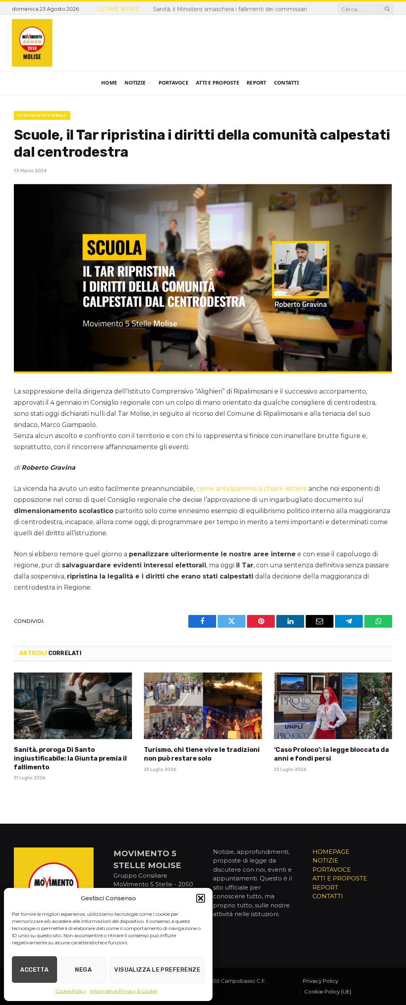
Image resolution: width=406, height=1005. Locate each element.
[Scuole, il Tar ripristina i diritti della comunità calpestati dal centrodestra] (203, 278)
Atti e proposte (217, 82)
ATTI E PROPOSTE (339, 878)
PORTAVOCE (331, 869)
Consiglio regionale (42, 115)
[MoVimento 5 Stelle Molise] (32, 43)
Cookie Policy (71, 991)
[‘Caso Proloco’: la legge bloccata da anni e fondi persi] (333, 706)
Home (109, 82)
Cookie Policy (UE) (327, 991)
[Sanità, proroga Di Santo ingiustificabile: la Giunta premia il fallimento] (73, 706)
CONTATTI (327, 896)
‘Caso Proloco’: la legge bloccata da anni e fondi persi (331, 754)
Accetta (34, 969)
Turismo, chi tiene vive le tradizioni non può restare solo (202, 754)
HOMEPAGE (330, 851)
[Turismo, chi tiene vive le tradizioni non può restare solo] (203, 706)
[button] (201, 898)
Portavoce (173, 82)
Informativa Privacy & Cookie (123, 991)
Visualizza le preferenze (157, 969)
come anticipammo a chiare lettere (251, 488)
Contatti (286, 82)
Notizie (135, 82)
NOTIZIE (325, 860)
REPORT (325, 887)
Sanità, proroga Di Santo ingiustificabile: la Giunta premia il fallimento (176, 13)
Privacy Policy (320, 981)
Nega (83, 969)
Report (256, 82)
